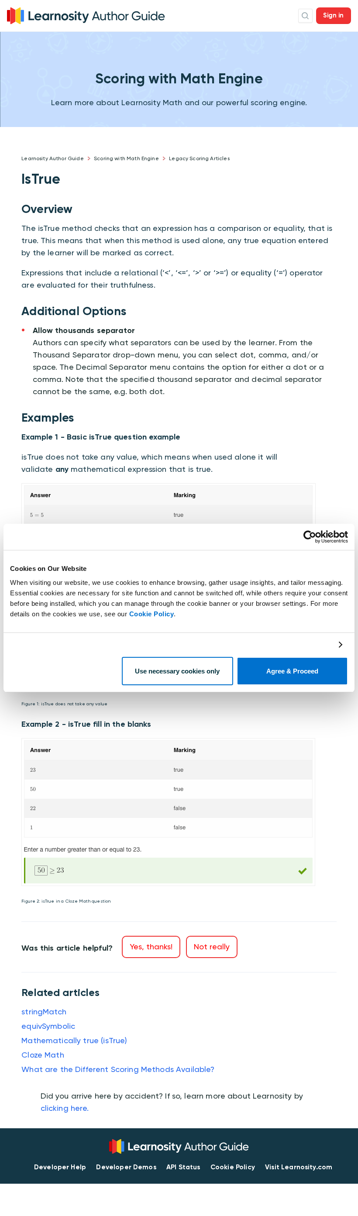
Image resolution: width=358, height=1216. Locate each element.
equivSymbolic (48, 1026)
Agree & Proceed (292, 671)
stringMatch (43, 1011)
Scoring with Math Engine (126, 158)
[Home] (86, 15)
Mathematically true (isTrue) (74, 1040)
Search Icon (305, 16)
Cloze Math (42, 1054)
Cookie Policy (151, 614)
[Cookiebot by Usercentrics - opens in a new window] (310, 536)
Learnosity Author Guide (52, 158)
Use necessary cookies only (177, 671)
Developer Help (60, 1167)
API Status (183, 1167)
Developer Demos (126, 1167)
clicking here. (65, 1108)
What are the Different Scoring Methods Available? (117, 1069)
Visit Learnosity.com (298, 1167)
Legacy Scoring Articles (199, 158)
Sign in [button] (333, 15)
